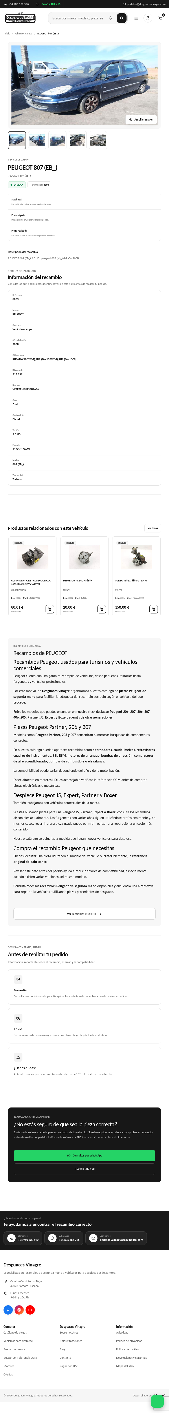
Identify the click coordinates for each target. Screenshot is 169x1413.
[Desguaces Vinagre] (20, 18)
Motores (9, 1366)
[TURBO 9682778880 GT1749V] (136, 557)
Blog (62, 1349)
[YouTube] (30, 1310)
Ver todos (153, 528)
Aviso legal (122, 1332)
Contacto (65, 1358)
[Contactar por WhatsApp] (157, 1401)
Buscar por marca (14, 1349)
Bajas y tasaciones (71, 1341)
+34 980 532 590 (84, 1169)
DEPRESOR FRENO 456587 (77, 580)
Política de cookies (127, 1349)
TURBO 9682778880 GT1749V (131, 580)
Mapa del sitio (125, 1366)
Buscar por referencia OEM (20, 1358)
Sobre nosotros (69, 1332)
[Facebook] (8, 1310)
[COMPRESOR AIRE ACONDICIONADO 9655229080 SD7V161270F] (32, 557)
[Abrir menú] (136, 18)
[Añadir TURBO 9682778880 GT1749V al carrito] (153, 609)
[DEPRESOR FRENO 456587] (84, 557)
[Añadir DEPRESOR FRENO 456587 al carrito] (101, 609)
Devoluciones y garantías (131, 1358)
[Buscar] (122, 18)
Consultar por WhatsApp (87, 1155)
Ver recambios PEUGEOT (81, 914)
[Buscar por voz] (110, 18)
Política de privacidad (129, 1341)
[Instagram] (19, 1310)
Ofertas (8, 1374)
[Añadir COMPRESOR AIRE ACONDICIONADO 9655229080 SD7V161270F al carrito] (50, 609)
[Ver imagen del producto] (17, 140)
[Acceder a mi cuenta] (148, 18)
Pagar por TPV (68, 1366)
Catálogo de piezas (15, 1332)
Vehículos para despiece (18, 1341)
